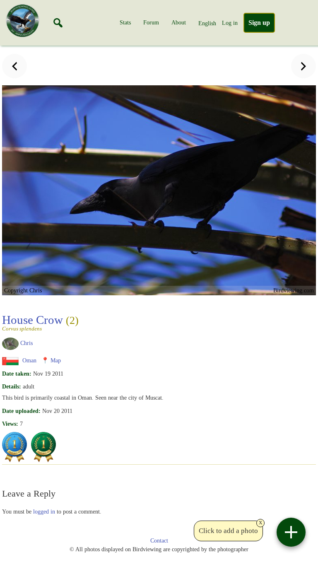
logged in (44, 511)
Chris (26, 343)
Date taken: (16, 373)
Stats (125, 22)
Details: (11, 386)
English (207, 23)
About (178, 22)
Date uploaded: (21, 411)
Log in (230, 22)
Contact (159, 541)
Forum (151, 22)
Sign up (259, 22)
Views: (10, 423)
